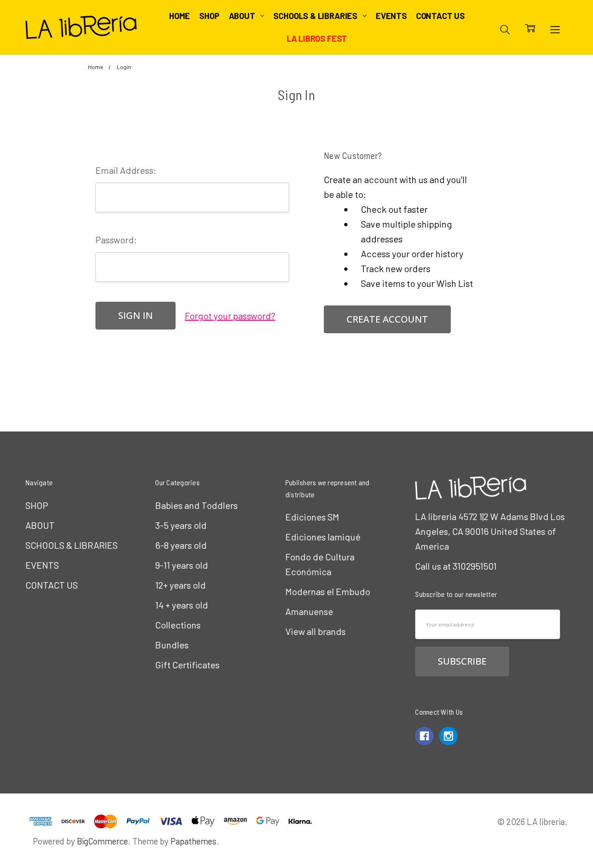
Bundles (172, 644)
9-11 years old (181, 565)
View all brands (315, 631)
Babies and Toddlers (196, 505)
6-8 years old (181, 545)
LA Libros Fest (317, 38)
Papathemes (193, 841)
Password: (116, 239)
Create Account (387, 319)
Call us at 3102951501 (456, 565)
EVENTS (391, 16)
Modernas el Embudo (327, 591)
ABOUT (243, 16)
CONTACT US (440, 16)
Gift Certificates (187, 664)
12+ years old (180, 584)
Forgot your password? (230, 315)
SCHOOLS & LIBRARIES (316, 16)
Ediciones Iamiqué (322, 536)
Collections (178, 624)
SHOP (209, 16)
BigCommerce (102, 841)
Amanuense (309, 611)
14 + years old (181, 604)
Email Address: (125, 170)
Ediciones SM (312, 516)
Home (179, 16)
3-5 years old (181, 525)
